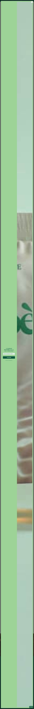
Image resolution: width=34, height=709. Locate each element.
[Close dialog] (32, 2)
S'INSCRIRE (9, 357)
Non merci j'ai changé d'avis (9, 360)
